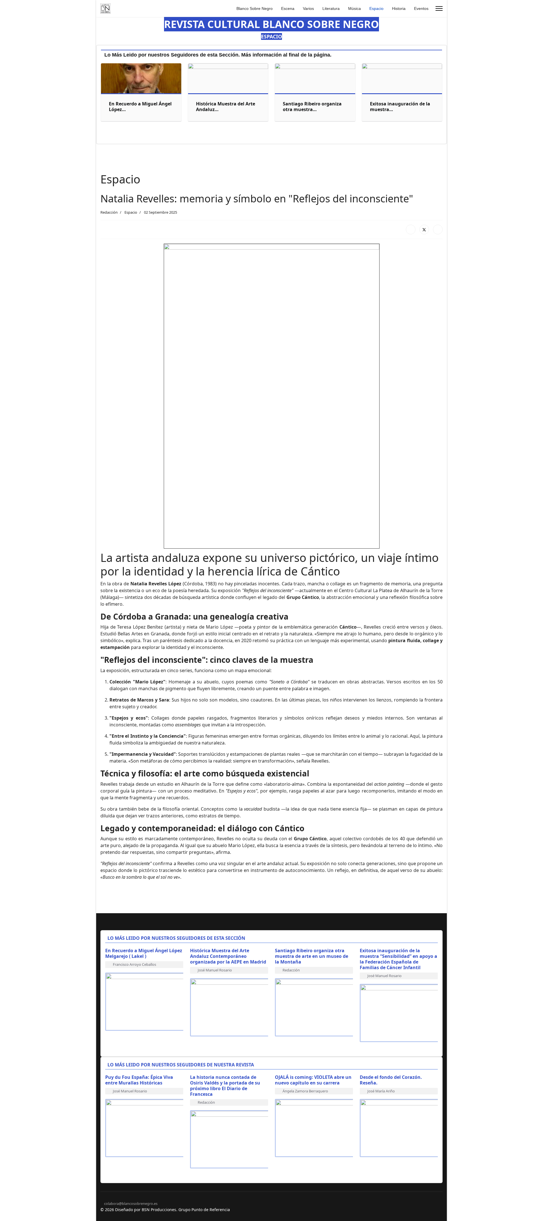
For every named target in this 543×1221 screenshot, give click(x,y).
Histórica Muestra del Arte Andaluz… (225, 106)
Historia (399, 8)
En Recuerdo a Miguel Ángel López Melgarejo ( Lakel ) (143, 953)
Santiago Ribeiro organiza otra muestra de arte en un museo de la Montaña (311, 956)
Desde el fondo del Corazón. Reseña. (391, 1080)
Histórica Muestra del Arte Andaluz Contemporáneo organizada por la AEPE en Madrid (228, 956)
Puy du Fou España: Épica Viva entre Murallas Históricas (139, 1080)
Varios (308, 8)
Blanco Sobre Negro (254, 8)
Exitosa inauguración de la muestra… (400, 106)
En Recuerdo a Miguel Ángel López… (140, 106)
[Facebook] (410, 229)
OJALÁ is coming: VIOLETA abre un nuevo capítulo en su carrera (313, 1080)
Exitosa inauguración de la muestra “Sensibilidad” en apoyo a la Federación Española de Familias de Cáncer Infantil (398, 959)
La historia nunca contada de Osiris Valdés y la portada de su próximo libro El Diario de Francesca (225, 1085)
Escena (287, 8)
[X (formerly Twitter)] (424, 229)
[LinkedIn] (438, 229)
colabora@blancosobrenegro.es (131, 1203)
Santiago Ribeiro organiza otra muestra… (312, 106)
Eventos (421, 8)
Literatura (331, 8)
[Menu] (439, 8)
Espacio (376, 8)
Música (354, 8)
